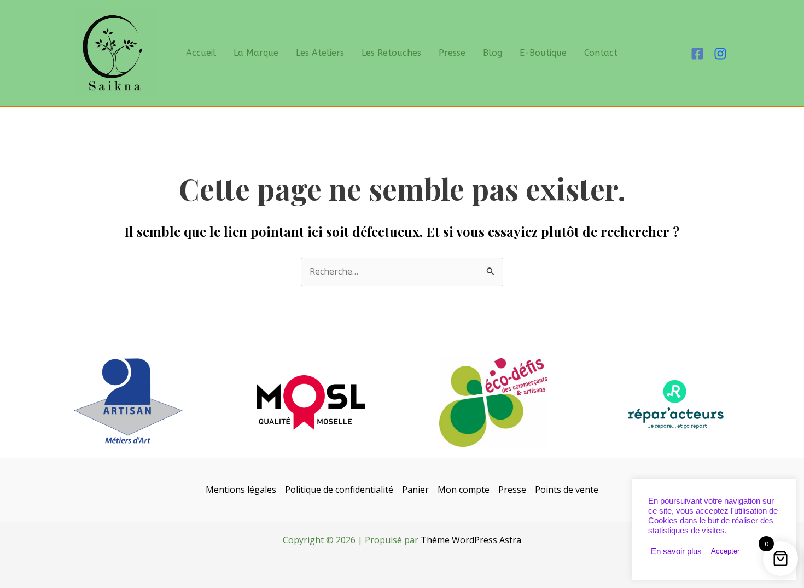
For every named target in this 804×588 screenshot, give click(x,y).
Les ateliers (320, 53)
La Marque (256, 53)
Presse (452, 53)
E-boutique (543, 53)
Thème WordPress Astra (471, 540)
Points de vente (566, 490)
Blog (492, 53)
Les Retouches (391, 53)
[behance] (722, 53)
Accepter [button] (725, 551)
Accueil (201, 53)
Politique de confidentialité (339, 490)
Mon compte (464, 490)
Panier (415, 490)
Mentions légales (241, 490)
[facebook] (699, 53)
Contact (600, 53)
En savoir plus (676, 551)
